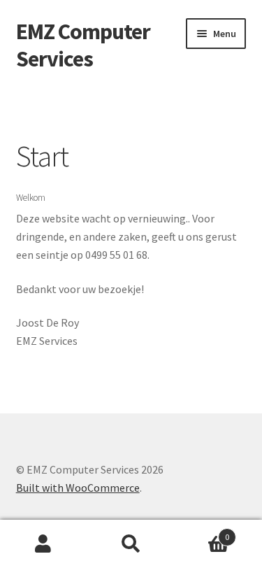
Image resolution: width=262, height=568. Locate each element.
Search (131, 544)
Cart (202, 532)
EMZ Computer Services (83, 45)
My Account (43, 544)
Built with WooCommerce (78, 488)
